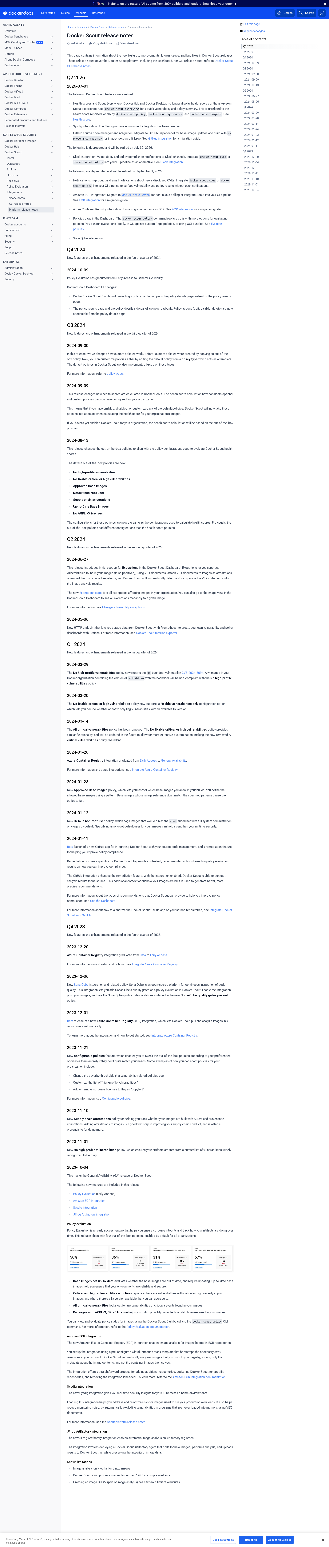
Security (10, 241)
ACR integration (182, 209)
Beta (70, 847)
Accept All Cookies (279, 1539)
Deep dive (13, 181)
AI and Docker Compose (20, 59)
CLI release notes (20, 204)
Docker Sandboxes (16, 36)
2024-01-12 (77, 813)
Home (70, 27)
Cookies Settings (223, 1539)
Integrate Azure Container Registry (154, 770)
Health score (81, 119)
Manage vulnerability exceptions (123, 607)
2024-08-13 (77, 440)
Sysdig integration (85, 1207)
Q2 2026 (76, 77)
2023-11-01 (77, 1141)
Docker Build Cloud (16, 103)
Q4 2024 (76, 249)
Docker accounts (15, 224)
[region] (164, 1540)
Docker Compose (15, 108)
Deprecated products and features (26, 120)
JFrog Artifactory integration (91, 1214)
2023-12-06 (77, 976)
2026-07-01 (77, 86)
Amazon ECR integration (89, 1201)
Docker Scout (13, 152)
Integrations (14, 192)
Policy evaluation (79, 1224)
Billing (8, 236)
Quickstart (13, 163)
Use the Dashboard (102, 901)
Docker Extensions (16, 114)
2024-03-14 (77, 721)
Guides (65, 12)
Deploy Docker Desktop (19, 273)
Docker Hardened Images (20, 141)
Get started (48, 12)
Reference (98, 12)
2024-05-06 (77, 619)
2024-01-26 (77, 752)
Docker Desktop (14, 80)
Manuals (81, 12)
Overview (10, 31)
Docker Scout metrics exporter (156, 633)
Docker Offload (14, 91)
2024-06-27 (77, 559)
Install (10, 158)
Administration (14, 268)
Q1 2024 (76, 644)
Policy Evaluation (17, 186)
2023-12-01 (77, 1012)
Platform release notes (23, 209)
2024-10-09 (77, 270)
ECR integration (89, 200)
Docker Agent (13, 65)
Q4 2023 (76, 927)
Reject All (251, 1539)
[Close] (323, 1540)
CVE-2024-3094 (192, 673)
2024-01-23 (77, 781)
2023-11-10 (77, 1110)
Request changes (254, 31)
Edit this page (252, 24)
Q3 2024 (76, 325)
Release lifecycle (15, 126)
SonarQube (81, 984)
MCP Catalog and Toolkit (23, 42)
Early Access (148, 760)
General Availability (173, 760)
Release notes (16, 198)
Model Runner (13, 48)
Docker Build (12, 97)
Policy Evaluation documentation (147, 1327)
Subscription (12, 230)
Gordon (9, 54)
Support (9, 247)
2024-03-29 (77, 664)
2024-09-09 (77, 385)
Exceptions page (90, 593)
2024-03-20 (77, 695)
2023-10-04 (77, 1167)
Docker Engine (13, 86)
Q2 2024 (76, 539)
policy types (115, 373)
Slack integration (172, 162)
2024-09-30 (77, 345)
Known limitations (79, 1462)
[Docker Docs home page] (18, 13)
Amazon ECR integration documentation (199, 1377)
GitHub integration (160, 138)
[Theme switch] (322, 13)
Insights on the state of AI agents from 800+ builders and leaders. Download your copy (170, 4)
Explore (11, 169)
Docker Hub (12, 146)
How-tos (12, 175)
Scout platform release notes (126, 1422)
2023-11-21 (77, 1047)
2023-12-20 (77, 947)
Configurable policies (116, 1098)
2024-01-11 (77, 838)
